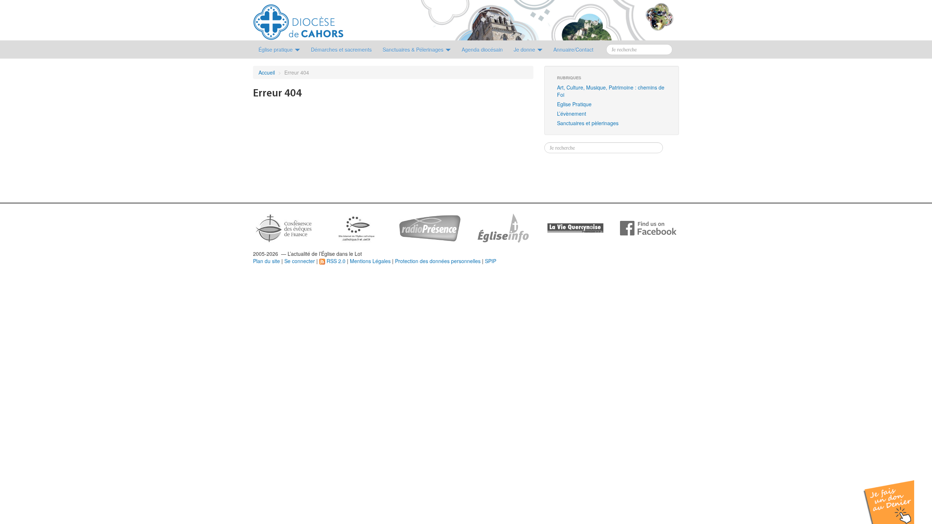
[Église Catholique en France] (284, 227)
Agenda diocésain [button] (482, 49)
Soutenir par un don (895, 496)
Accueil (266, 72)
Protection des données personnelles (438, 261)
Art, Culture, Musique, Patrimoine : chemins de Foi (610, 91)
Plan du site (266, 261)
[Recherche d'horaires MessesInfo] (502, 227)
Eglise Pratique (574, 104)
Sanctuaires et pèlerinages (588, 123)
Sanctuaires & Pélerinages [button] (414, 49)
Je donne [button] (525, 49)
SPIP (490, 261)
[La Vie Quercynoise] (575, 227)
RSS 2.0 (335, 261)
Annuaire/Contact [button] (573, 49)
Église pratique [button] (276, 49)
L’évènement (571, 113)
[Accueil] (298, 19)
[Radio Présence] (430, 227)
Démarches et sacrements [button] (341, 49)
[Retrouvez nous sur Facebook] (648, 227)
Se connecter (299, 261)
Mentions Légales (370, 261)
